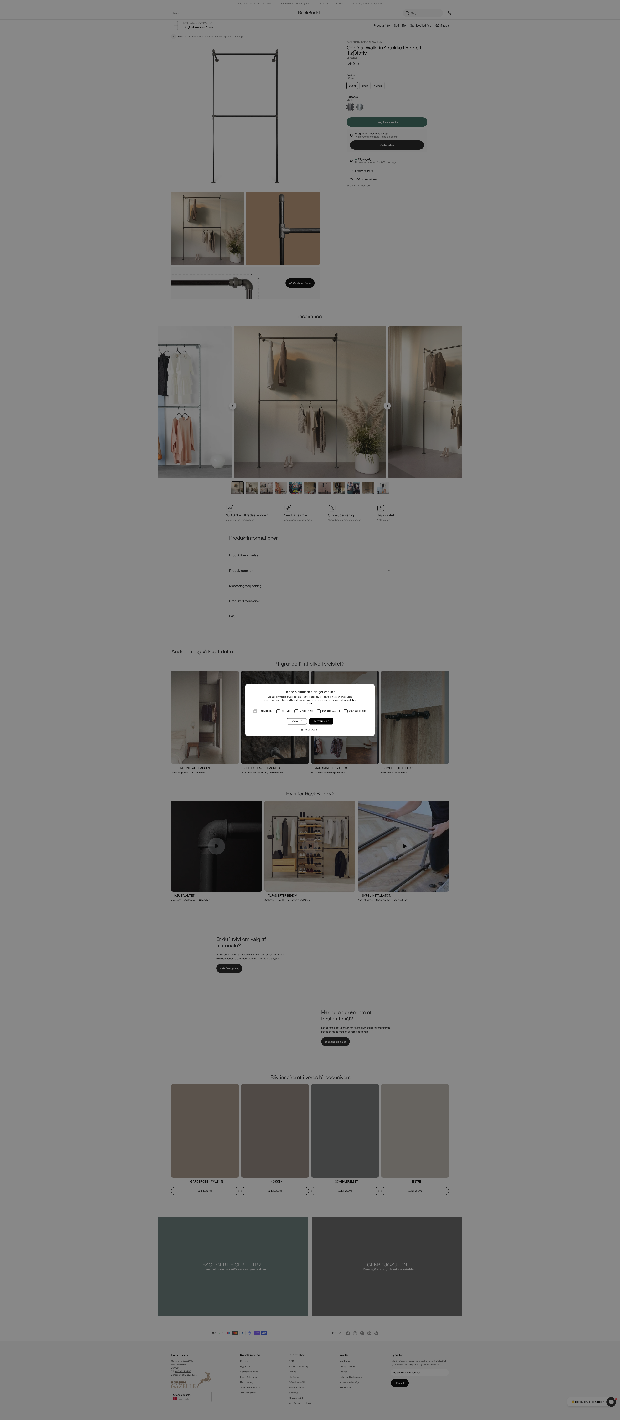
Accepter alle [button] (321, 721)
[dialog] (310, 710)
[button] (310, 730)
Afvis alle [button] (297, 721)
